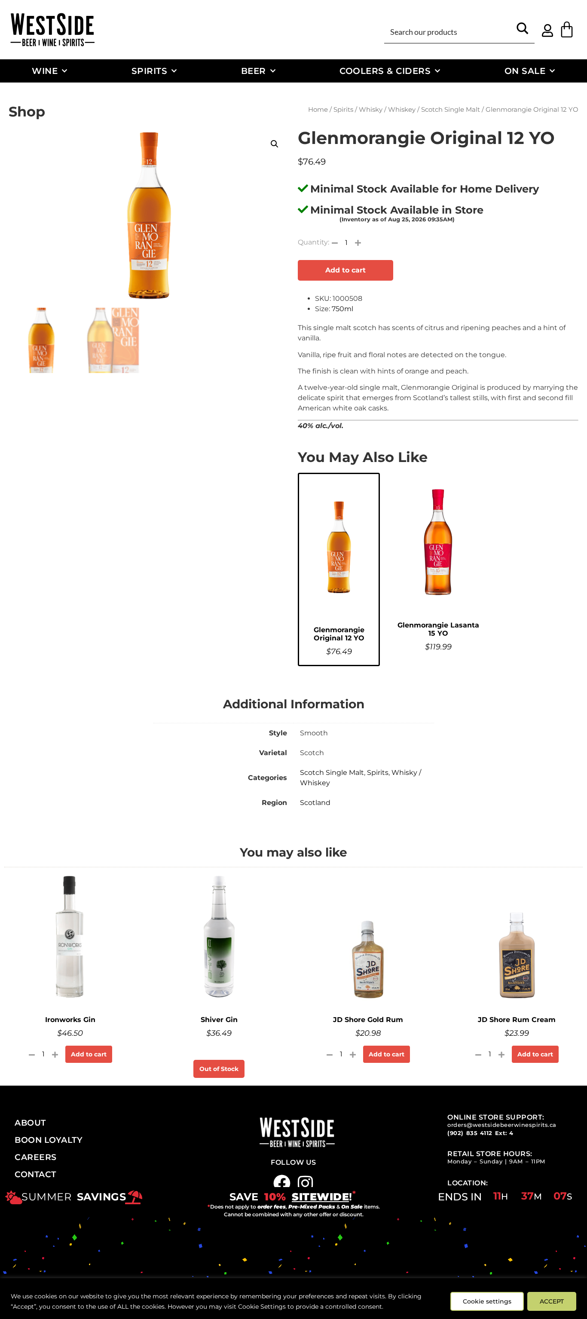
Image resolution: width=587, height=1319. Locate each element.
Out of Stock (218, 1069)
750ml (342, 309)
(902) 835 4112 (469, 1133)
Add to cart (345, 270)
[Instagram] (305, 1183)
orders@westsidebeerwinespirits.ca (501, 1125)
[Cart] (566, 29)
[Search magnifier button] (522, 31)
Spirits (149, 70)
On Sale (525, 70)
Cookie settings (487, 1301)
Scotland (315, 803)
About (30, 1122)
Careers (36, 1157)
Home (318, 109)
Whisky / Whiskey (387, 109)
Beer (253, 70)
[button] (274, 144)
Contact (35, 1174)
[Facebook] (281, 1183)
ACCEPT (552, 1301)
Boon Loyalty (49, 1140)
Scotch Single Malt (450, 109)
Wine (45, 70)
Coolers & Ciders (385, 70)
